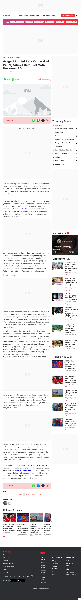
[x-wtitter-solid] (43, 120)
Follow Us (5, 576)
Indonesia (21, 470)
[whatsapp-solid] (33, 120)
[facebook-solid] (38, 120)
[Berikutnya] (51, 522)
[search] (58, 15)
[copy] (47, 120)
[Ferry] (5, 503)
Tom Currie (24, 201)
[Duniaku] (7, 15)
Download (6, 581)
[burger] (76, 15)
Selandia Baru (25, 209)
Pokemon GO (29, 184)
